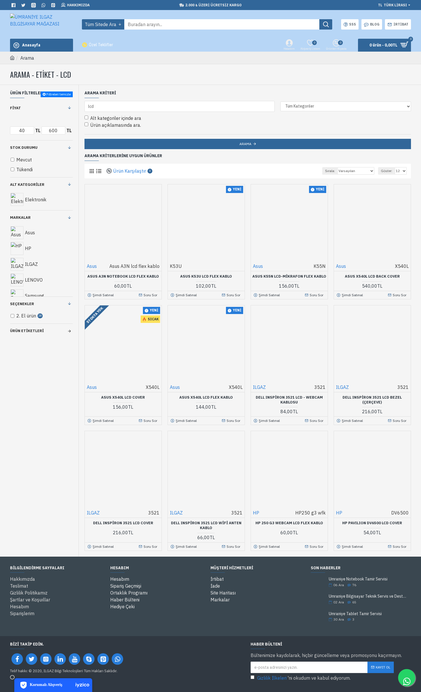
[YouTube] (74, 659)
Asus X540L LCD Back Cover (372, 276)
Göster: (386, 171)
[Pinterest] (103, 659)
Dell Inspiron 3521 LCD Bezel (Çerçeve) (372, 400)
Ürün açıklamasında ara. (115, 125)
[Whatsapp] (117, 659)
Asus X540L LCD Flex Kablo (206, 397)
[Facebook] (17, 659)
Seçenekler (22, 303)
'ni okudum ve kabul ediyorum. (304, 678)
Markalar (20, 217)
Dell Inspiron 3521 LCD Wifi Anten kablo (206, 525)
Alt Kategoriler (27, 184)
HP (256, 513)
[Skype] (89, 659)
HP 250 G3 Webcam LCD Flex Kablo (289, 523)
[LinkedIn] (60, 659)
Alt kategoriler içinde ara (115, 118)
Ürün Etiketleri (27, 330)
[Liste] (98, 171)
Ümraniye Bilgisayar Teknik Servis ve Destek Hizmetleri (368, 596)
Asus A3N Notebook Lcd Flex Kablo (123, 276)
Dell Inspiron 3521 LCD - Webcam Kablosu (289, 400)
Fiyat (15, 108)
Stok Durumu (24, 147)
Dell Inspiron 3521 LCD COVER (123, 523)
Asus (92, 266)
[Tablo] (91, 171)
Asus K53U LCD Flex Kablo (206, 276)
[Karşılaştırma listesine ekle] (141, 287)
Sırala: (330, 171)
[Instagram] (46, 659)
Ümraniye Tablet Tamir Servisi (355, 614)
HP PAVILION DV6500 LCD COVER (372, 523)
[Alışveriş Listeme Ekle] (130, 287)
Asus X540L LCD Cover (123, 397)
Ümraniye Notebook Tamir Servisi (358, 579)
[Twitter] (31, 659)
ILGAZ (259, 387)
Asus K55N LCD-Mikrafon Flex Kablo (289, 276)
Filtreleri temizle (58, 94)
